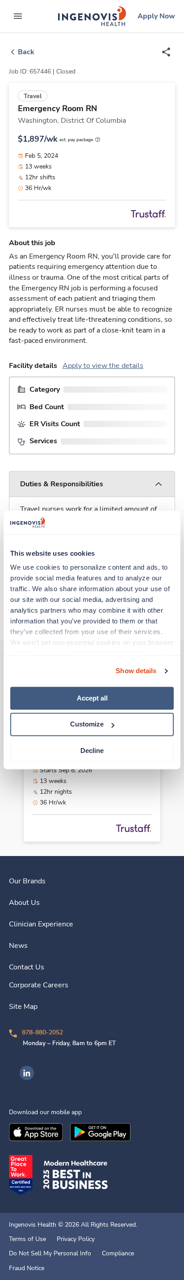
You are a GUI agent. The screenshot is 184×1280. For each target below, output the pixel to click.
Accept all (92, 698)
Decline (92, 750)
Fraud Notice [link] (26, 1268)
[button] (92, 484)
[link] (92, 16)
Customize (87, 724)
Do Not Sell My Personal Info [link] (50, 1253)
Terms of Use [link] (27, 1239)
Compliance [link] (118, 1253)
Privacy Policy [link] (76, 1239)
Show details (136, 671)
